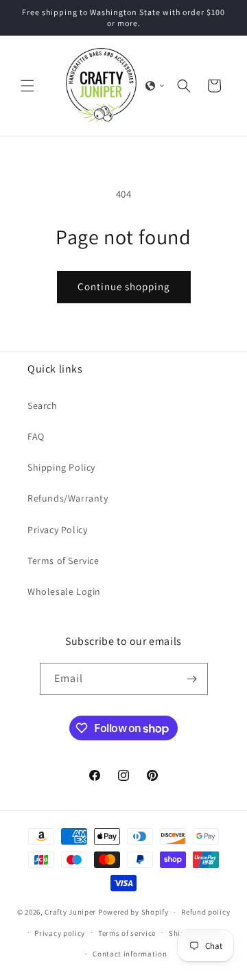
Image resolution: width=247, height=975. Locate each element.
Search (42, 405)
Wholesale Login (64, 591)
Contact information (130, 954)
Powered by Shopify (133, 912)
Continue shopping (124, 286)
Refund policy (205, 912)
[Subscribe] (192, 679)
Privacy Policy (57, 530)
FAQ (36, 436)
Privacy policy (59, 933)
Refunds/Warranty (67, 498)
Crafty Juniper (70, 912)
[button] (27, 86)
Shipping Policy (61, 467)
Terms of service (127, 933)
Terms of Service (63, 560)
